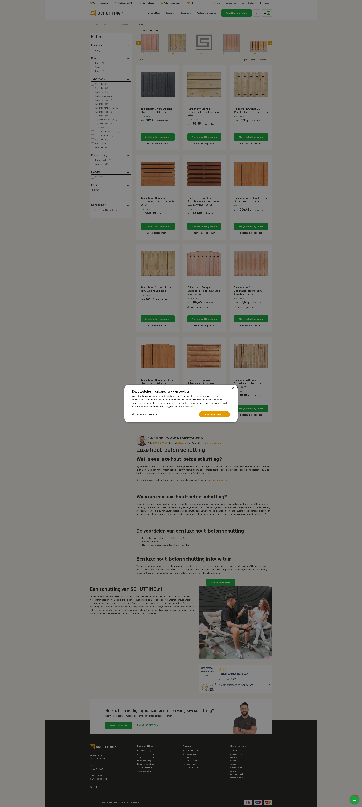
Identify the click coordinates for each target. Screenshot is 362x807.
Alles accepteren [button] (214, 414)
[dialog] (181, 403)
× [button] (233, 388)
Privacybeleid (200, 406)
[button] (144, 414)
